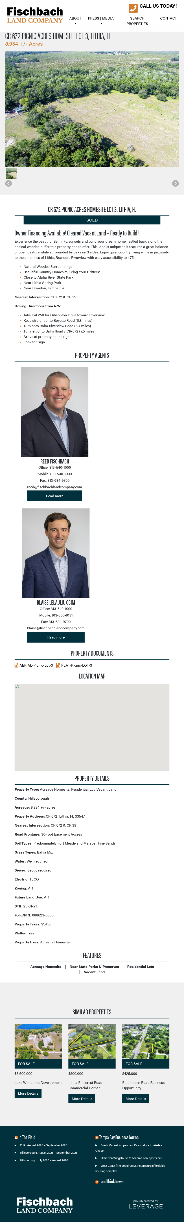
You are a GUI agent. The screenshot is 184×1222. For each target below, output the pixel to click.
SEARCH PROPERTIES (137, 21)
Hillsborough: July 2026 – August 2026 (44, 1160)
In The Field (27, 1137)
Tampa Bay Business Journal (119, 1137)
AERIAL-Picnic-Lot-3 (36, 665)
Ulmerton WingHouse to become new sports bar (131, 1158)
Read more (54, 495)
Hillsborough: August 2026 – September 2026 (48, 1153)
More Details (28, 1093)
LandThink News (111, 1181)
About (75, 18)
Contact (168, 18)
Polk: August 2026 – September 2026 (43, 1145)
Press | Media (101, 18)
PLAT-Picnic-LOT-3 (76, 665)
